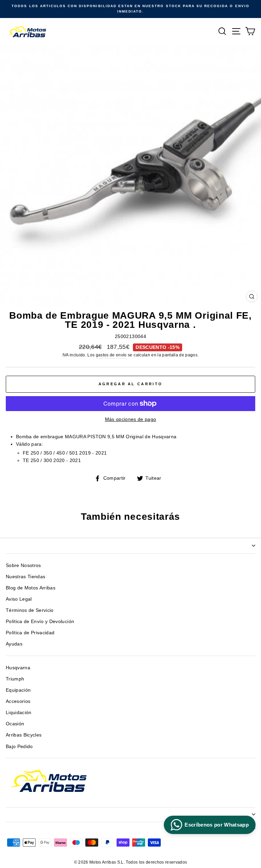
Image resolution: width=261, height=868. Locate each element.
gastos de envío (111, 355)
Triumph (15, 678)
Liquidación (19, 712)
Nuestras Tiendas (25, 576)
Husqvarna (18, 667)
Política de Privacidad (30, 632)
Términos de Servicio (30, 610)
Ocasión (15, 723)
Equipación (18, 690)
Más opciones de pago (130, 419)
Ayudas (14, 643)
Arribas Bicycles (23, 735)
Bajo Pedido (19, 746)
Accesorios (18, 701)
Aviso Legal (19, 599)
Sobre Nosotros (23, 565)
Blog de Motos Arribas (30, 587)
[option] (130, 9)
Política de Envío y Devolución (40, 621)
